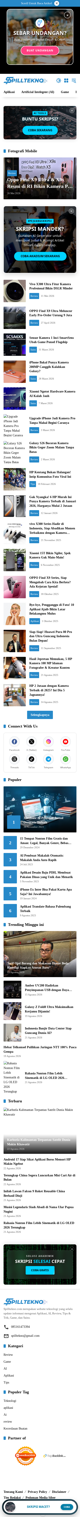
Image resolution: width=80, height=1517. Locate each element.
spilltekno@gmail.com (25, 1335)
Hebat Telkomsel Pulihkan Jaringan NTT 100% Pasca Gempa (40, 1049)
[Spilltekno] (26, 80)
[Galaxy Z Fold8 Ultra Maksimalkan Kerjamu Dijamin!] (12, 1011)
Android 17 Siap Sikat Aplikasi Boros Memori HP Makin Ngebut (37, 1162)
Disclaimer (59, 1492)
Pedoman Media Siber (41, 1497)
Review (12, 173)
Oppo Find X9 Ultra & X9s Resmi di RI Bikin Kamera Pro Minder (39, 183)
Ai (5, 1414)
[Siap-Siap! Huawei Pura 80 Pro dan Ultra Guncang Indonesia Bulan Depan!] (15, 641)
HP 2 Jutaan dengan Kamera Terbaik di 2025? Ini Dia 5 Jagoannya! (49, 690)
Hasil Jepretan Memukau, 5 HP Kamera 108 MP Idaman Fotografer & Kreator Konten (50, 663)
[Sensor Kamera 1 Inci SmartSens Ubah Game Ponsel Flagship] (15, 344)
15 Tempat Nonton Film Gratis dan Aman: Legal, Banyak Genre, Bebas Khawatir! (44, 841)
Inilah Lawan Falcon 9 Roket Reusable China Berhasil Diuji (34, 1193)
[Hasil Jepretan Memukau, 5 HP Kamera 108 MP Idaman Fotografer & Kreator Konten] (15, 668)
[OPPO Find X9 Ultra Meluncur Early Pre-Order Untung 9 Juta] (15, 318)
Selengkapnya (40, 715)
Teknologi (10, 1400)
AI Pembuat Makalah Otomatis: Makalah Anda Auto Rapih (42, 858)
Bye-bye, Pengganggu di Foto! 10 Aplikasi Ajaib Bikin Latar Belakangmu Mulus (51, 609)
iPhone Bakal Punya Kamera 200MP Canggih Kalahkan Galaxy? (49, 367)
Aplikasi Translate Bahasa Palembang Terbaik (45, 909)
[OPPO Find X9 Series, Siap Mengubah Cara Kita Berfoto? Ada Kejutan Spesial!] (15, 587)
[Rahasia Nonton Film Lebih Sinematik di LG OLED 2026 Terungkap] (12, 1077)
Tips (32, 484)
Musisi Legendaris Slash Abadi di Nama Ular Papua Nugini (39, 1209)
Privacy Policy (37, 1492)
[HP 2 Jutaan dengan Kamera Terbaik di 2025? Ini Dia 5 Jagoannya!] (15, 695)
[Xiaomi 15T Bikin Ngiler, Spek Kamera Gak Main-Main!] (15, 560)
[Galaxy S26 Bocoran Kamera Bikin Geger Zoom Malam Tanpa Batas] (15, 452)
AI (5, 1368)
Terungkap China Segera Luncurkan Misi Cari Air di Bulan (39, 1178)
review (8, 1421)
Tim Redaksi (12, 1497)
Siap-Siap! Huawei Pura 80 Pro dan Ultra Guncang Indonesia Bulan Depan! (50, 636)
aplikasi (8, 1407)
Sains (33, 349)
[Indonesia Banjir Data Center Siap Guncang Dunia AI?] (12, 1033)
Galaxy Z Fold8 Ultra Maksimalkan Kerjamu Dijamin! (49, 1009)
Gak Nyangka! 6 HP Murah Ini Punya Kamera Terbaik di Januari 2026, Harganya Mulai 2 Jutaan (52, 501)
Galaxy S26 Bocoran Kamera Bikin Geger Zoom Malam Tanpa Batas (51, 447)
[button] (58, 80)
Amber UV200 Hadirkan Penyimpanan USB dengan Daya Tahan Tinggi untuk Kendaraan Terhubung (47, 988)
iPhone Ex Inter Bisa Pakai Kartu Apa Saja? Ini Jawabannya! (46, 892)
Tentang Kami (13, 1492)
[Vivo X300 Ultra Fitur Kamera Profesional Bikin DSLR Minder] (15, 291)
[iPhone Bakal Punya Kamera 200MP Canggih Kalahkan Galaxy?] (15, 372)
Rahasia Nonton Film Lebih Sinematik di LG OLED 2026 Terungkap (44, 1076)
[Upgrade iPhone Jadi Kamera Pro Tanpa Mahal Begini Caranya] (15, 425)
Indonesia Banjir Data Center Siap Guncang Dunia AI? (48, 1031)
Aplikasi (34, 621)
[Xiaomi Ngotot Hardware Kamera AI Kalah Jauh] (15, 398)
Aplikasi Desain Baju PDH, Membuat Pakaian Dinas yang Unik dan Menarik (46, 875)
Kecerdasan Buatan (15, 1428)
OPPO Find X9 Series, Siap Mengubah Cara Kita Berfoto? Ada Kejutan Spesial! (50, 582)
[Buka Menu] (66, 80)
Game (7, 1361)
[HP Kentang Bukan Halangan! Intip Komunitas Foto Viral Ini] (15, 479)
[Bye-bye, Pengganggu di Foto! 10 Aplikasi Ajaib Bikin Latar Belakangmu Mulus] (15, 614)
